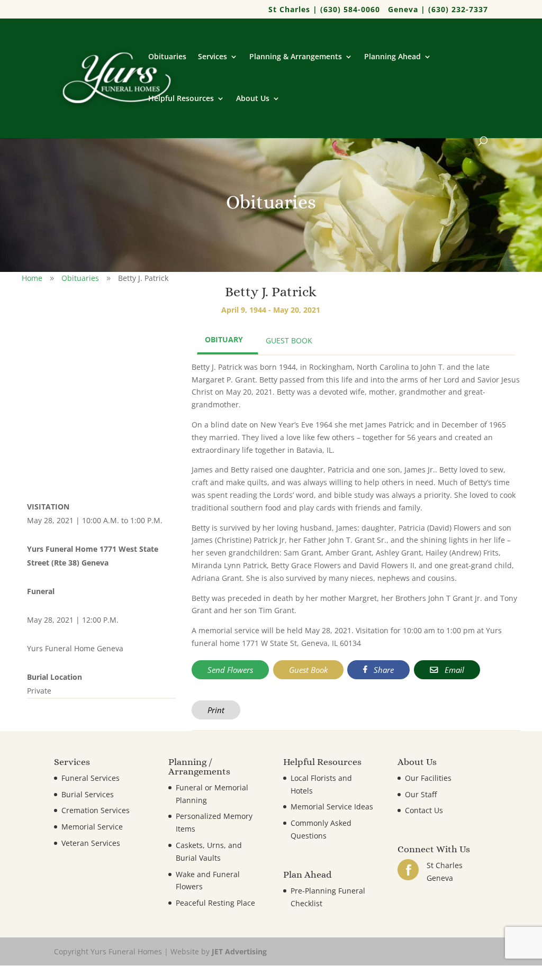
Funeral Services (90, 778)
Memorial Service (92, 827)
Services (212, 57)
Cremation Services (95, 810)
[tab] (227, 340)
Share (383, 669)
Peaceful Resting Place (215, 903)
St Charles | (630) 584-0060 (324, 10)
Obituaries (167, 57)
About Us (252, 99)
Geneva (440, 878)
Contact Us (424, 810)
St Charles (445, 865)
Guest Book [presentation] (289, 340)
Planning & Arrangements (295, 57)
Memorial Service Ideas (332, 806)
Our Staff (421, 794)
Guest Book (308, 669)
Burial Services (87, 794)
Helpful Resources (181, 99)
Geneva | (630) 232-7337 (438, 10)
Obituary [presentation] (224, 339)
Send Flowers (230, 669)
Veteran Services (90, 843)
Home (32, 278)
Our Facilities (428, 778)
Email (453, 669)
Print (215, 710)
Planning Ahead (392, 57)
